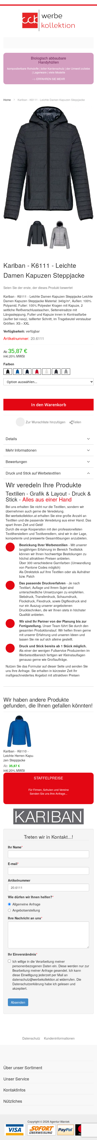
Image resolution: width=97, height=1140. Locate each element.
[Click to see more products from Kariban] (48, 816)
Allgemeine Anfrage (26, 904)
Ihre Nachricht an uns (24, 918)
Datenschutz (31, 1038)
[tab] (48, 439)
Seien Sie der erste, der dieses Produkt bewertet (38, 287)
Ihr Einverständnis (22, 954)
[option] (7, 371)
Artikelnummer (19, 880)
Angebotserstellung (26, 910)
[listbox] (48, 372)
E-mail (12, 863)
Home (7, 100)
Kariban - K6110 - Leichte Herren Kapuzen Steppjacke (18, 755)
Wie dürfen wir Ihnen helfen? (30, 897)
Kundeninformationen (59, 1038)
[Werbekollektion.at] (48, 20)
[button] (40, 421)
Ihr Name (14, 847)
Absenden (18, 1002)
